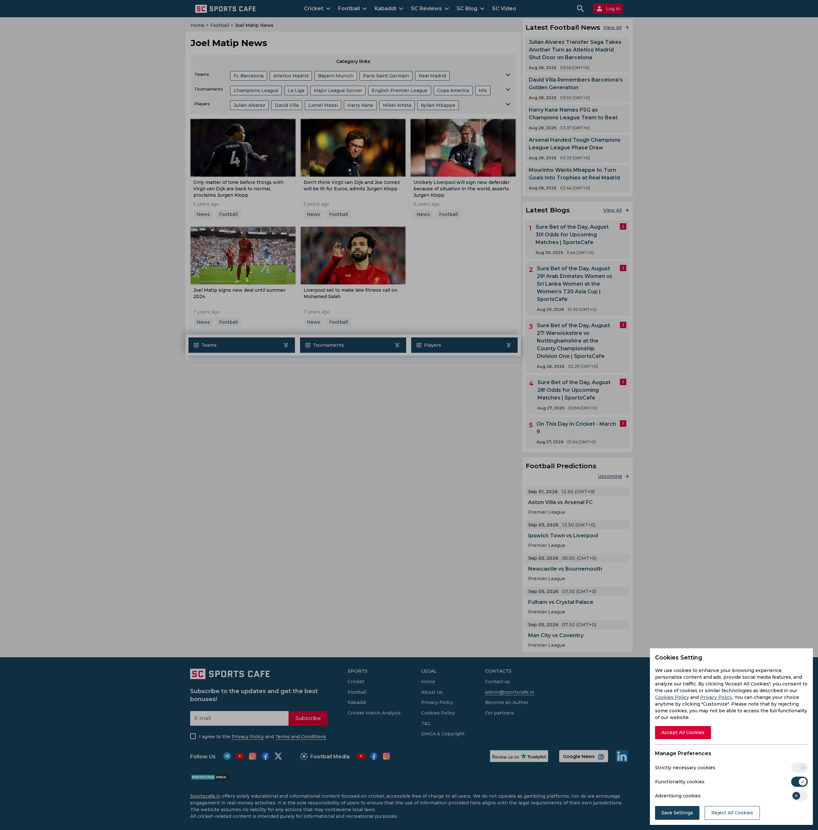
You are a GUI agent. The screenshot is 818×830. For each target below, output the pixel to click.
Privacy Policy (716, 697)
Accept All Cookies (683, 732)
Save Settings (677, 813)
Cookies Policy (672, 697)
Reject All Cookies (732, 813)
